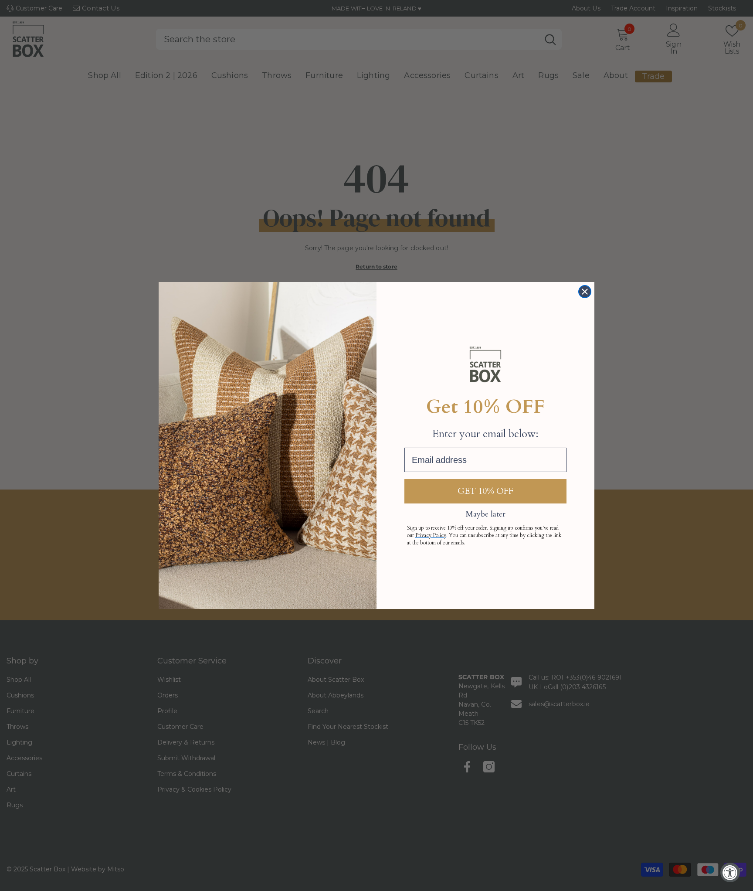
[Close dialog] (585, 292)
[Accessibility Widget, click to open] (730, 872)
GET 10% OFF (485, 491)
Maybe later (485, 513)
